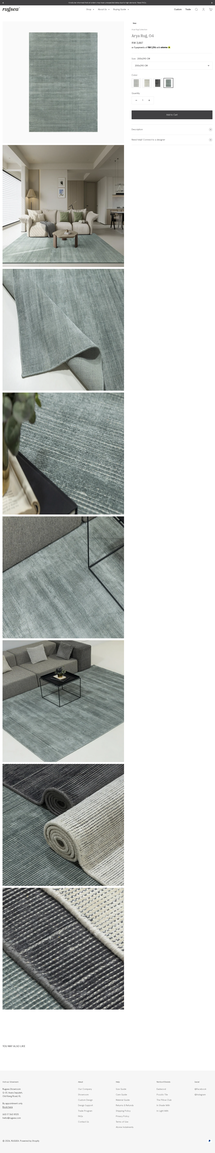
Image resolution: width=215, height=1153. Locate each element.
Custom (178, 9)
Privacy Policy (122, 1116)
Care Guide (121, 1095)
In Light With (162, 1111)
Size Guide (121, 1089)
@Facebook (200, 1089)
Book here (8, 1107)
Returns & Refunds (125, 1105)
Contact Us (83, 1122)
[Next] (211, 3)
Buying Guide (119, 9)
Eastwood (161, 1089)
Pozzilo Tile (162, 1095)
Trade (188, 9)
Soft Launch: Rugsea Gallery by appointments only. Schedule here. (107, 3)
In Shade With (163, 1105)
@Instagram (200, 1095)
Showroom (83, 1095)
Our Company (85, 1089)
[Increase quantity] (149, 100)
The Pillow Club (164, 1100)
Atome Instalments (124, 1127)
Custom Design (85, 1100)
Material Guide (123, 1100)
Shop (88, 9)
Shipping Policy (123, 1111)
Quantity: (136, 93)
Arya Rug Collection (139, 30)
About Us (102, 9)
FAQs (80, 1116)
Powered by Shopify (29, 1141)
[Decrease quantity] (136, 100)
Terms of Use (122, 1122)
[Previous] (3, 3)
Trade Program (85, 1111)
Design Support (85, 1105)
